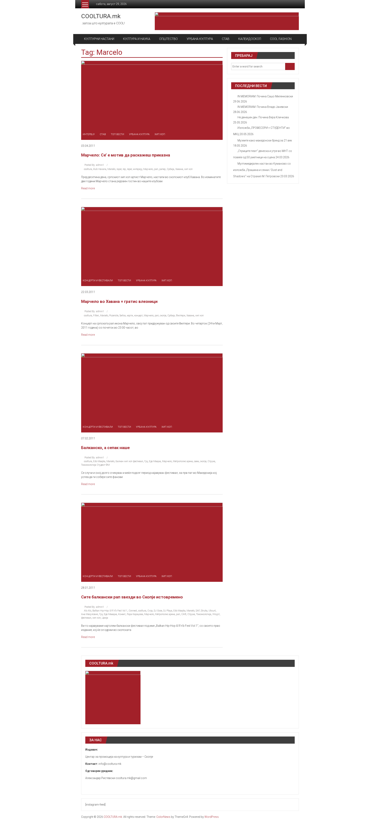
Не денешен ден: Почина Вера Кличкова (263, 117)
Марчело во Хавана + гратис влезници (119, 301)
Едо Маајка (155, 461)
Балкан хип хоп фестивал (129, 461)
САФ (183, 614)
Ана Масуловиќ (89, 614)
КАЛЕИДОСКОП (249, 39)
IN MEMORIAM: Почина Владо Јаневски (263, 106)
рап (156, 169)
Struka (204, 610)
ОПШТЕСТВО (168, 39)
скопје (163, 315)
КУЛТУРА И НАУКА (136, 39)
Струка (211, 461)
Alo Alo (87, 610)
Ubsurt (212, 610)
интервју (137, 169)
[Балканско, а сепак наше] (152, 392)
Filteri (96, 315)
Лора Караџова (135, 614)
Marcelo (111, 169)
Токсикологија (203, 614)
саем (196, 461)
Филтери (180, 315)
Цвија (105, 617)
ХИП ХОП (160, 134)
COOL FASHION (281, 39)
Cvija (150, 610)
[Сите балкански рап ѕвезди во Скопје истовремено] (152, 542)
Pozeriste (113, 315)
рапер (162, 169)
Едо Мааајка (110, 614)
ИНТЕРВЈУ (89, 134)
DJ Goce (158, 610)
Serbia (123, 315)
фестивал (86, 617)
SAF (198, 610)
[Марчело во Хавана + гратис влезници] (152, 246)
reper (129, 169)
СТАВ (225, 39)
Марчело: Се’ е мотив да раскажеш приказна (125, 155)
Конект (121, 614)
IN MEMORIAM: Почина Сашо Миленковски (265, 96)
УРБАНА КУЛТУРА (200, 39)
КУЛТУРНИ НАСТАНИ (99, 39)
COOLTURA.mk (101, 16)
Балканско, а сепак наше (105, 447)
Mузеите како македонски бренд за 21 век (265, 140)
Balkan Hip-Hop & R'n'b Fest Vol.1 (109, 610)
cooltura (88, 169)
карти (130, 315)
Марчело (148, 169)
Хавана (179, 169)
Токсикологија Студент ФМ (95, 465)
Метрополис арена (183, 461)
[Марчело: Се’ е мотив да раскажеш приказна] (152, 100)
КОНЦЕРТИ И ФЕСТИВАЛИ (98, 280)
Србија (170, 169)
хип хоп (188, 169)
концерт (138, 315)
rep (124, 169)
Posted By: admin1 (94, 165)
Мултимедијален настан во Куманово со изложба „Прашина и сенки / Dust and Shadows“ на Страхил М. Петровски (262, 170)
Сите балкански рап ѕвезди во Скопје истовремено (132, 597)
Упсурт (216, 614)
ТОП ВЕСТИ (117, 134)
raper (119, 169)
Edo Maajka (99, 461)
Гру (146, 461)
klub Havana (99, 169)
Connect (133, 610)
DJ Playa (167, 610)
